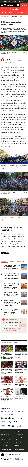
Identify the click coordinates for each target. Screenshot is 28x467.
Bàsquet (17, 12)
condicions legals (16, 328)
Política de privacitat (6, 449)
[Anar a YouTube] (16, 412)
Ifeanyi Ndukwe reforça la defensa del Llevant (7, 385)
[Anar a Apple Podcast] (9, 415)
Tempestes (13, 1)
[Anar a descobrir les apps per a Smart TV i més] (14, 425)
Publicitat (17, 431)
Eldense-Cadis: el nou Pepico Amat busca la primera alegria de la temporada (6, 371)
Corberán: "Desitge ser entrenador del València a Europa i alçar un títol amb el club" (7, 398)
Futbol (4, 12)
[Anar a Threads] (23, 412)
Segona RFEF (5, 252)
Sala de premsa (5, 434)
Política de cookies (19, 449)
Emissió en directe (5, 437)
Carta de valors (5, 442)
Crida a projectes (19, 439)
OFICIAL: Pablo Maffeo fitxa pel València (20, 397)
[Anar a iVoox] (6, 415)
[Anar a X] (6, 412)
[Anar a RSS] (16, 415)
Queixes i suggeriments (20, 437)
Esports (14, 9)
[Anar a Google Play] (6, 421)
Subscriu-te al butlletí (6, 439)
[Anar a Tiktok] (13, 412)
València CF (15, 16)
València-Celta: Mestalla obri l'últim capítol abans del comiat (21, 371)
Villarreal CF (7, 16)
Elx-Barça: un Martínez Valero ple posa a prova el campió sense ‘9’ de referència (21, 355)
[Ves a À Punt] (8, 5)
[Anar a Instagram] (9, 412)
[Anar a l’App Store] (18, 421)
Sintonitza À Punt (19, 434)
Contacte (3, 431)
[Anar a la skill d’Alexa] (3, 425)
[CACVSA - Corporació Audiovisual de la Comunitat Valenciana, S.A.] (12, 458)
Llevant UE (22, 16)
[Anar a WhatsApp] (2, 415)
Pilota (10, 12)
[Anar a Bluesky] (19, 412)
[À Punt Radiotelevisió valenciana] (9, 454)
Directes (24, 5)
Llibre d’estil (18, 442)
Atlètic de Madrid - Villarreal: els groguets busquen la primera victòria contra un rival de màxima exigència (7, 356)
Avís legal (17, 445)
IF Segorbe (7, 1)
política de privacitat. (11, 330)
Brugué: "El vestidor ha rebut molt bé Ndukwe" (21, 385)
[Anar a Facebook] (2, 412)
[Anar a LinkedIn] (12, 415)
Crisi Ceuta (20, 1)
